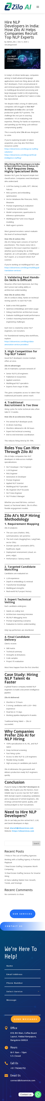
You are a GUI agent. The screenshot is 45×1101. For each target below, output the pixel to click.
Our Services (22, 914)
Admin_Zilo (11, 42)
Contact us (14, 926)
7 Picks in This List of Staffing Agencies (20, 855)
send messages (25, 1019)
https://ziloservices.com (23, 831)
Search (36, 843)
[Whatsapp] (38, 1094)
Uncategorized (10, 44)
